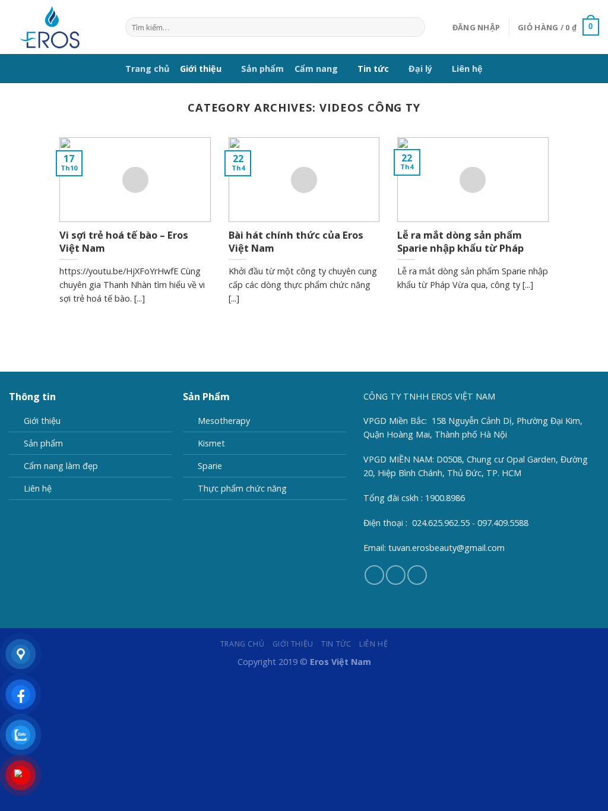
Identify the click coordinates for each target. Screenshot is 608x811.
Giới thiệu (200, 68)
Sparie (210, 465)
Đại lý (420, 68)
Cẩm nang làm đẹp (61, 465)
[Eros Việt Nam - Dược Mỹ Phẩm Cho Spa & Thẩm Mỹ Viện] (58, 27)
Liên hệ (467, 68)
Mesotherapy (224, 420)
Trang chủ (147, 68)
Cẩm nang (316, 68)
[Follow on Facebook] (374, 575)
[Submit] (414, 27)
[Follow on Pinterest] (396, 575)
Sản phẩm (262, 68)
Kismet (211, 443)
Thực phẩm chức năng (242, 488)
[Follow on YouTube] (417, 575)
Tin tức (373, 68)
